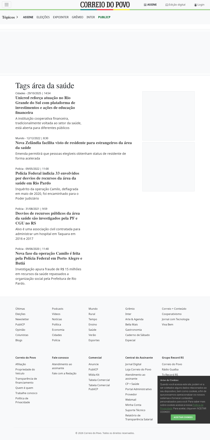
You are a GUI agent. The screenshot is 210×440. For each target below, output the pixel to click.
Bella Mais (131, 324)
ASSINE (28, 17)
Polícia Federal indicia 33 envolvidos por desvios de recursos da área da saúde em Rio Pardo (47, 178)
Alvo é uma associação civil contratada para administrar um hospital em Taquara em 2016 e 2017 (47, 234)
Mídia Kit (94, 374)
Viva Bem (167, 324)
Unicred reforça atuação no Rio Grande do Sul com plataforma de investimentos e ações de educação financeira (45, 105)
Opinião (20, 330)
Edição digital (177, 4)
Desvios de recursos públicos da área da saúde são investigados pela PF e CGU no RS (47, 218)
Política (56, 324)
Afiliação (20, 364)
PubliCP (20, 324)
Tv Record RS (170, 374)
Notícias (57, 319)
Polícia (56, 340)
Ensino (93, 324)
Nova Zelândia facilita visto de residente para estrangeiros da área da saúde (73, 145)
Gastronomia (133, 330)
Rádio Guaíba (170, 369)
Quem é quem (24, 388)
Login (201, 4)
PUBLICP (104, 17)
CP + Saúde (132, 384)
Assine (152, 4)
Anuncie (94, 364)
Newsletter (22, 319)
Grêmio (130, 309)
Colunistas (21, 335)
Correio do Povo (172, 364)
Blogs (18, 340)
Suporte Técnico (135, 410)
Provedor (131, 394)
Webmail (130, 399)
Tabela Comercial (99, 380)
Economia (58, 330)
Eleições (20, 314)
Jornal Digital (133, 364)
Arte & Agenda (134, 319)
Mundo (93, 309)
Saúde (92, 330)
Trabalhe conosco (26, 393)
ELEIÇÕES (43, 17)
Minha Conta (133, 405)
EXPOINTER (61, 17)
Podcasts (57, 309)
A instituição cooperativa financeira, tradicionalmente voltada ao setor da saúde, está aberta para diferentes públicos (48, 123)
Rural (92, 314)
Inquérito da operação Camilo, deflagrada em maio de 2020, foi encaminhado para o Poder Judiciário (47, 194)
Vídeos (56, 314)
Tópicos (8, 17)
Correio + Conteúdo (174, 309)
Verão (92, 335)
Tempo (93, 319)
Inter (128, 314)
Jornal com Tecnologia (175, 319)
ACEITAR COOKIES (183, 417)
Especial (130, 340)
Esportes (94, 340)
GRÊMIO (77, 17)
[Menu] (6, 4)
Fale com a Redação (64, 373)
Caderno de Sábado (137, 335)
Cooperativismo (172, 314)
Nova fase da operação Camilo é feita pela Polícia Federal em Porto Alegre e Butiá (48, 258)
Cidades (57, 335)
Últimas (20, 309)
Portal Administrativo (138, 389)
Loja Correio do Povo (138, 369)
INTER (91, 17)
